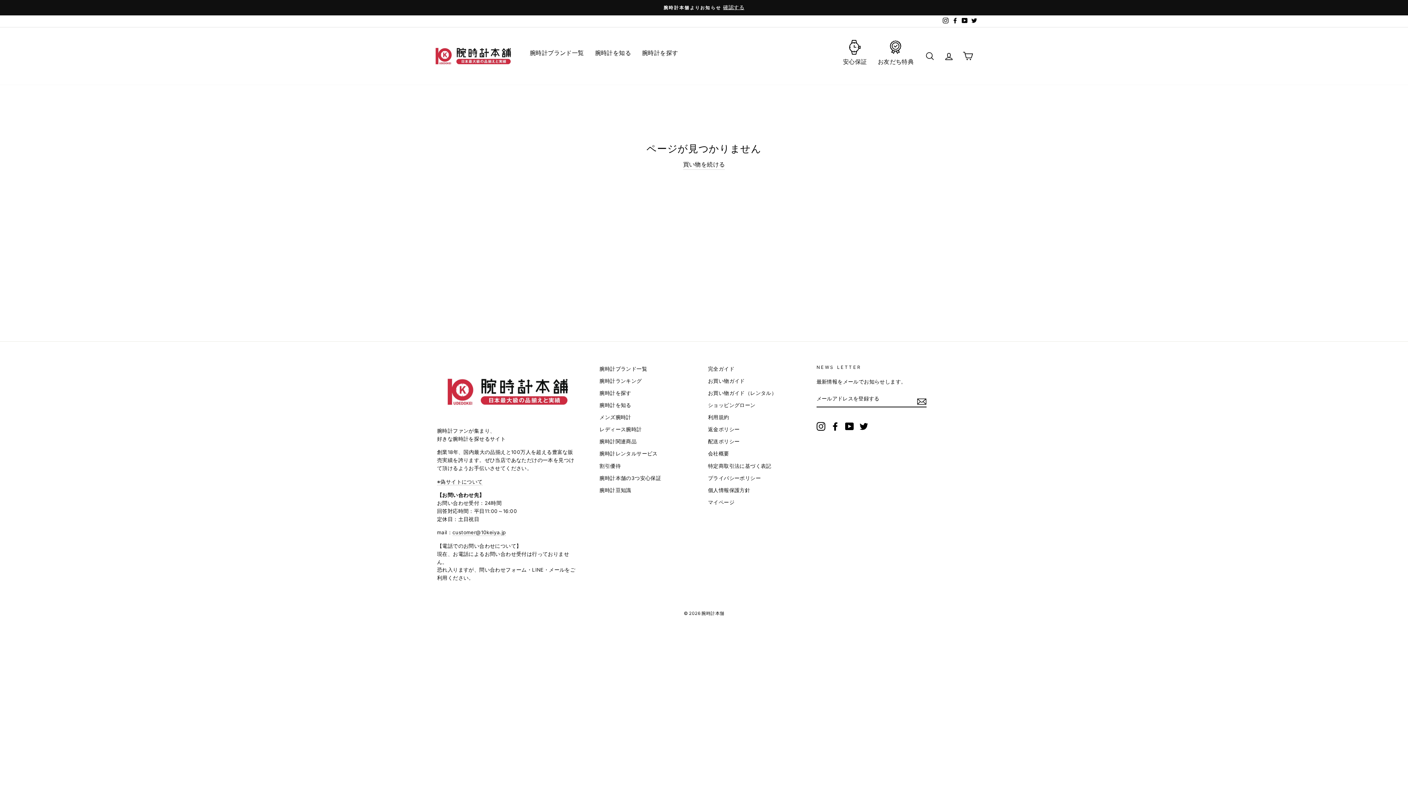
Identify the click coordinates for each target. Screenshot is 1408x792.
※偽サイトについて (460, 482)
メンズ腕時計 (615, 417)
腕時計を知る (615, 405)
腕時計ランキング (621, 381)
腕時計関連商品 (618, 441)
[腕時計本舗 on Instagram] (821, 426)
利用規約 (718, 417)
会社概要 (718, 453)
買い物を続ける (704, 164)
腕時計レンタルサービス (628, 453)
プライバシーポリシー (734, 478)
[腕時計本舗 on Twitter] (863, 426)
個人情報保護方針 (729, 490)
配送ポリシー (724, 441)
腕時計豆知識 (615, 490)
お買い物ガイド (726, 381)
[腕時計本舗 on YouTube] (849, 426)
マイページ (721, 502)
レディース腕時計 (621, 429)
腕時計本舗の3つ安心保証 (630, 478)
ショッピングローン (732, 405)
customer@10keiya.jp (479, 532)
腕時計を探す (615, 393)
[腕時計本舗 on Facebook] (835, 426)
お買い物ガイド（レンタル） (742, 393)
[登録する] (922, 401)
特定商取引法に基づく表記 (739, 466)
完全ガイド (721, 369)
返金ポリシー (724, 429)
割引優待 (610, 466)
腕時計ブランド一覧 (623, 369)
